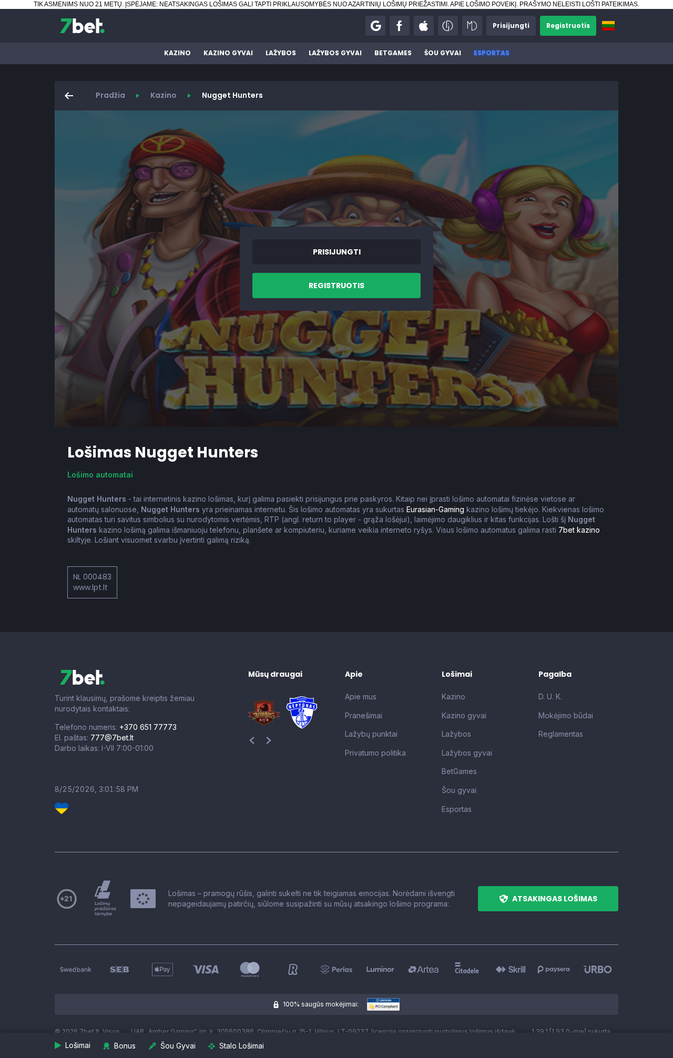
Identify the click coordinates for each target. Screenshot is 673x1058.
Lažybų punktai (371, 733)
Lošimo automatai (100, 474)
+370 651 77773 (148, 727)
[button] (375, 26)
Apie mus (360, 696)
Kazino (177, 52)
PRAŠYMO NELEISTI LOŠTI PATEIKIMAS (578, 4)
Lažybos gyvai (335, 52)
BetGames (393, 52)
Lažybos (281, 52)
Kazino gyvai (228, 52)
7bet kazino (579, 529)
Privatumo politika (375, 752)
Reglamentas (560, 733)
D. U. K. (550, 696)
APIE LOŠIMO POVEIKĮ (483, 4)
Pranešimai (363, 715)
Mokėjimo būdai (565, 715)
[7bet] (82, 25)
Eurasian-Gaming (435, 509)
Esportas (491, 52)
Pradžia (110, 95)
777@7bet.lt (112, 737)
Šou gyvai (442, 52)
